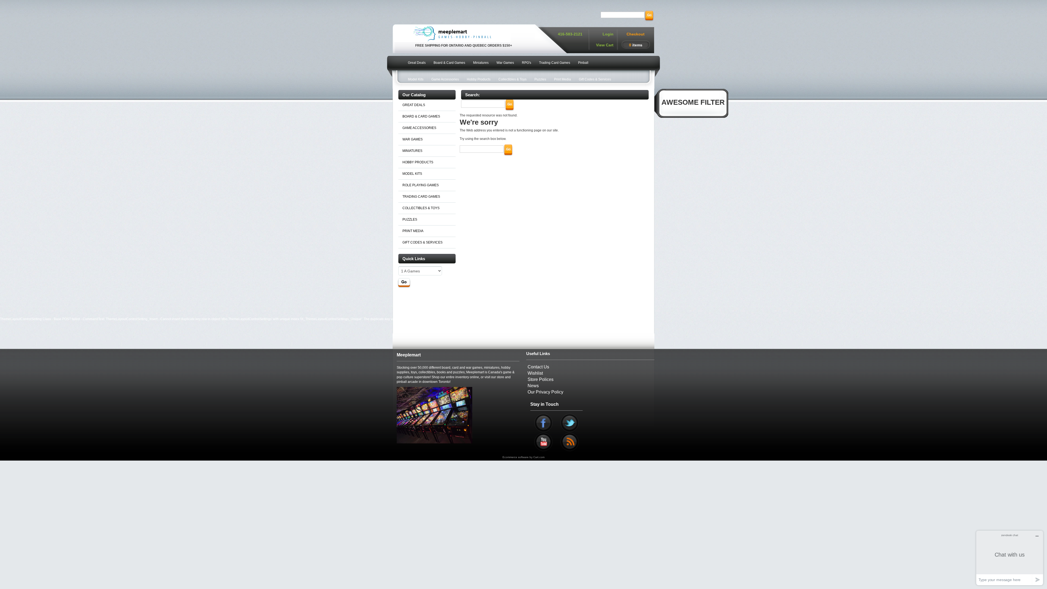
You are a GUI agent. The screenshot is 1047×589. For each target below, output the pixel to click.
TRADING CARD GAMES (421, 197)
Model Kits (415, 79)
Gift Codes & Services (595, 79)
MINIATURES (412, 151)
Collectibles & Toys (512, 79)
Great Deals (417, 63)
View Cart (604, 45)
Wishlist (535, 373)
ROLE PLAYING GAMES (420, 185)
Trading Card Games (554, 63)
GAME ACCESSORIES (419, 128)
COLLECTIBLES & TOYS (421, 208)
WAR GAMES (412, 139)
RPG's (526, 63)
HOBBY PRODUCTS (417, 162)
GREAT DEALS (413, 105)
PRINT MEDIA (412, 231)
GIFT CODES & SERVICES (422, 242)
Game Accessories (445, 79)
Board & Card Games (449, 63)
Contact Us (538, 367)
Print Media (562, 79)
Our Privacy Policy (545, 392)
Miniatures (481, 63)
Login (608, 34)
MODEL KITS (412, 174)
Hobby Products (479, 79)
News (533, 385)
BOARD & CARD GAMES (421, 116)
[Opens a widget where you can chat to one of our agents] (1009, 557)
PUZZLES (409, 219)
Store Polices (540, 379)
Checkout (636, 34)
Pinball (583, 63)
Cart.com (538, 457)
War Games (505, 63)
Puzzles (540, 79)
